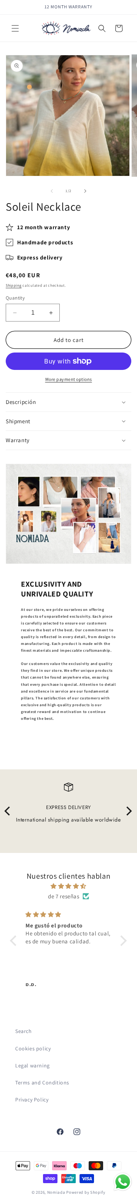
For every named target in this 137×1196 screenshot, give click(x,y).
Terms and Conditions (42, 1082)
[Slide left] (51, 191)
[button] (15, 28)
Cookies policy (33, 1048)
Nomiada (56, 1192)
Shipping (14, 285)
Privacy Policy (31, 1099)
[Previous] (8, 811)
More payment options (68, 379)
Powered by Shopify (85, 1192)
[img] (68, 886)
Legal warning (32, 1065)
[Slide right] (85, 191)
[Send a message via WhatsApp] (122, 1181)
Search (23, 1031)
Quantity (15, 298)
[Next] (128, 811)
